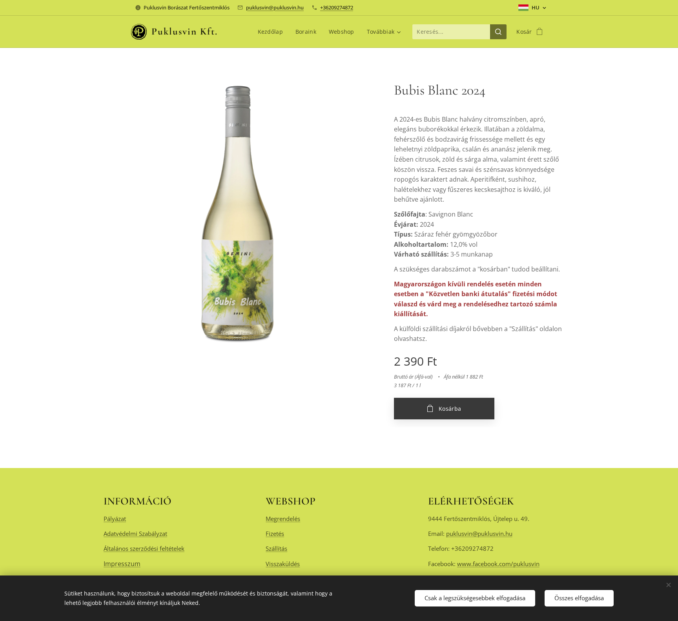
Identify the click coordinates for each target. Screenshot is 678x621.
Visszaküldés (283, 564)
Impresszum (122, 563)
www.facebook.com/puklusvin (498, 564)
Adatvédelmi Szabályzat (135, 533)
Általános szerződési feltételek (144, 548)
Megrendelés (283, 519)
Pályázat (115, 519)
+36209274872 (336, 7)
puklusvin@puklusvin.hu (275, 7)
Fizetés (275, 533)
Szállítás (276, 548)
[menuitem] (272, 32)
